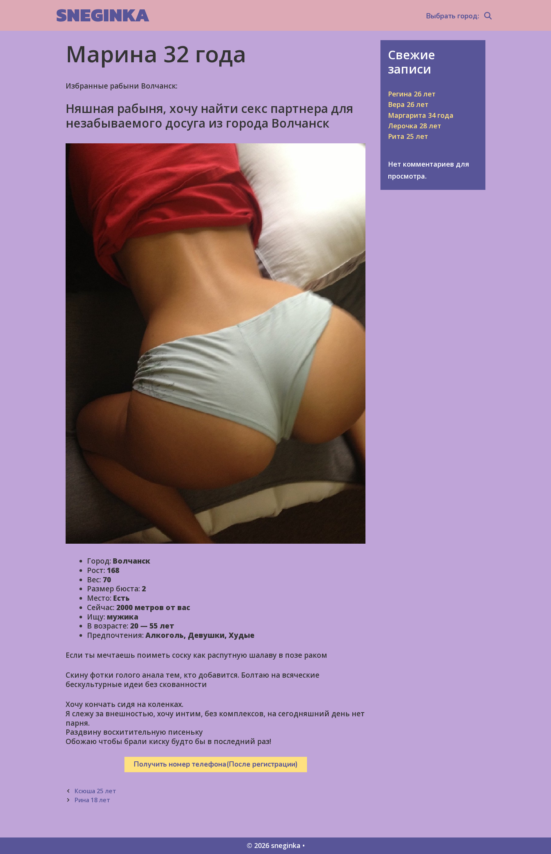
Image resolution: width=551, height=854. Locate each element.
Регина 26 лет (412, 93)
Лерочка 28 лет (414, 125)
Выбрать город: (452, 16)
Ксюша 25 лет (95, 791)
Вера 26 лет (408, 104)
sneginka (103, 15)
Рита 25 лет (408, 136)
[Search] (488, 16)
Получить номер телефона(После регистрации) (216, 764)
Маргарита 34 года (421, 115)
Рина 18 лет (92, 800)
